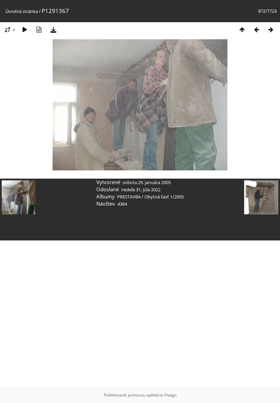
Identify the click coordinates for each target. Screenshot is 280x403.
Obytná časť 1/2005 (164, 197)
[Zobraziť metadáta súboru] (39, 29)
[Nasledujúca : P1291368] (271, 29)
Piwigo (170, 395)
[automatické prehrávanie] (24, 29)
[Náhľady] (242, 29)
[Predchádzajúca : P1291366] (256, 29)
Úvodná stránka (21, 11)
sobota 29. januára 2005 (147, 182)
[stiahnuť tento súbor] (53, 29)
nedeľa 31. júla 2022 (140, 189)
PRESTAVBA (129, 197)
